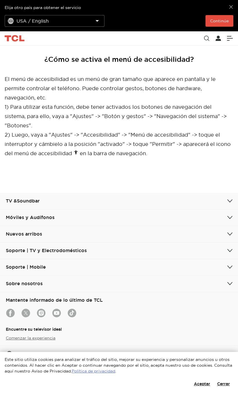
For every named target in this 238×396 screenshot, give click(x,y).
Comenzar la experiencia (30, 338)
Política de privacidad (93, 371)
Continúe (219, 20)
